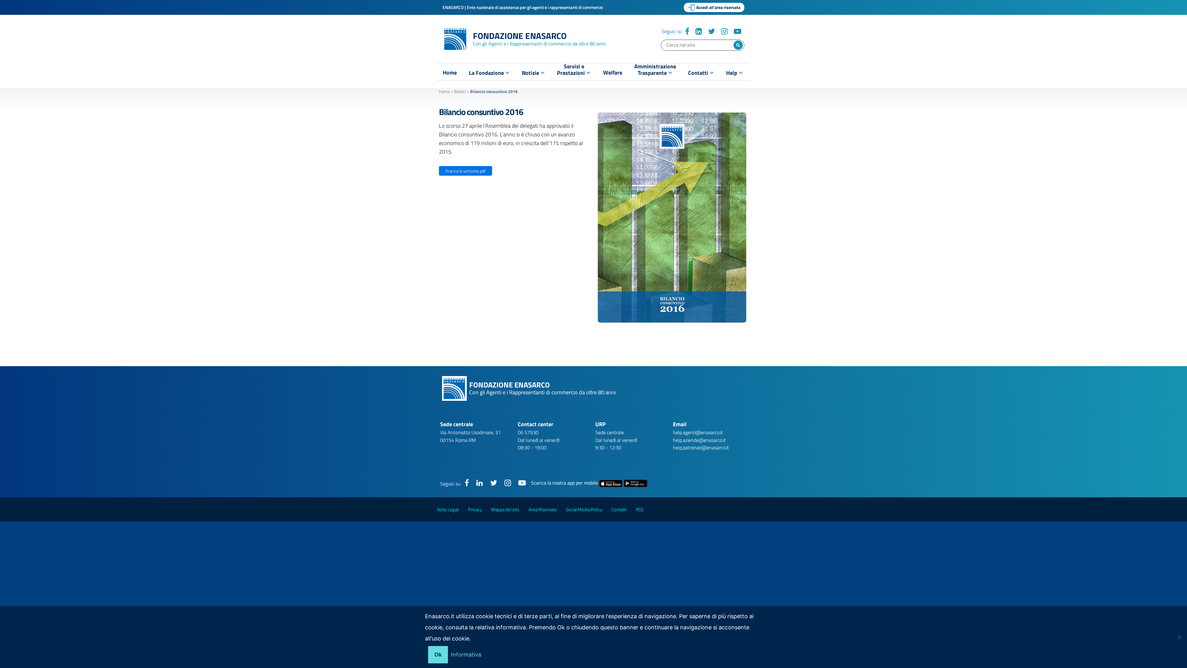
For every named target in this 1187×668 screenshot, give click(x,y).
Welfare (612, 72)
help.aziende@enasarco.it (699, 440)
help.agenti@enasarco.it (698, 432)
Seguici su (672, 31)
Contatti (698, 73)
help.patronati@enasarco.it (701, 447)
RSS (640, 509)
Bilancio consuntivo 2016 (481, 111)
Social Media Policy (584, 509)
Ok (438, 654)
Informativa (466, 654)
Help (732, 73)
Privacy (475, 509)
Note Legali (448, 509)
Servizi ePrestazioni (571, 71)
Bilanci (460, 91)
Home (450, 72)
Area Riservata (542, 509)
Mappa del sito (505, 509)
